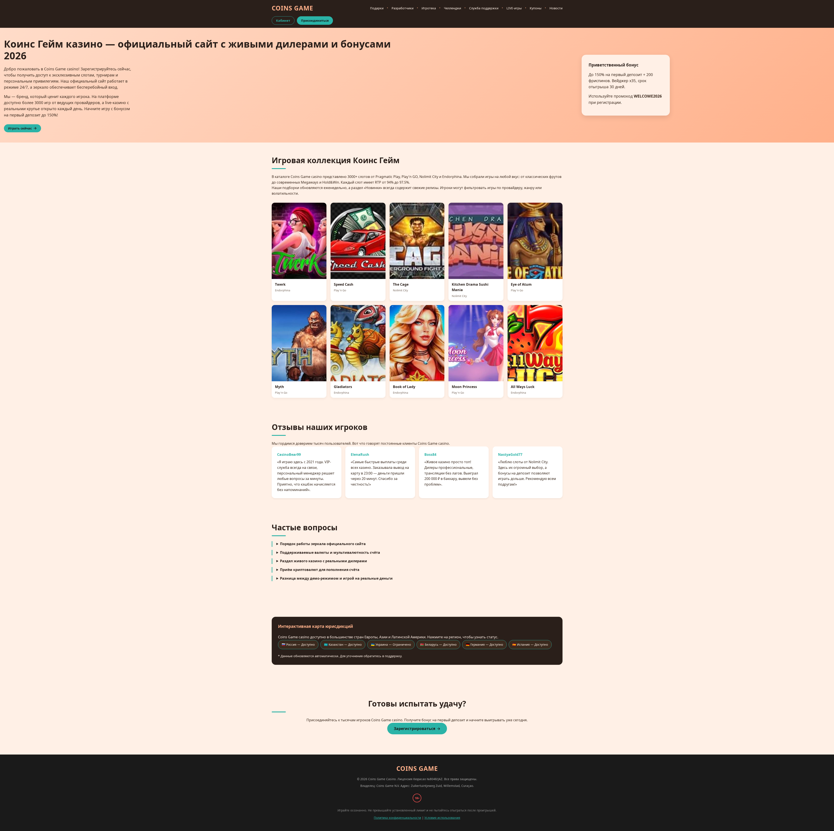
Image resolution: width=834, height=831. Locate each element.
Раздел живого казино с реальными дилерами (323, 561)
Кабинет (283, 20)
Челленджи (452, 8)
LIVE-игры (514, 8)
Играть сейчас (20, 128)
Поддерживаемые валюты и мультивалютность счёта (330, 552)
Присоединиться (315, 20)
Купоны (535, 8)
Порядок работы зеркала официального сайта (323, 543)
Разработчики (403, 8)
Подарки (377, 8)
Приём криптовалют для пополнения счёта (319, 569)
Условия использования (442, 818)
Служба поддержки (483, 8)
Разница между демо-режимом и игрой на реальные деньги (336, 578)
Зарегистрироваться (414, 728)
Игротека (429, 8)
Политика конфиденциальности (397, 818)
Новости (556, 8)
